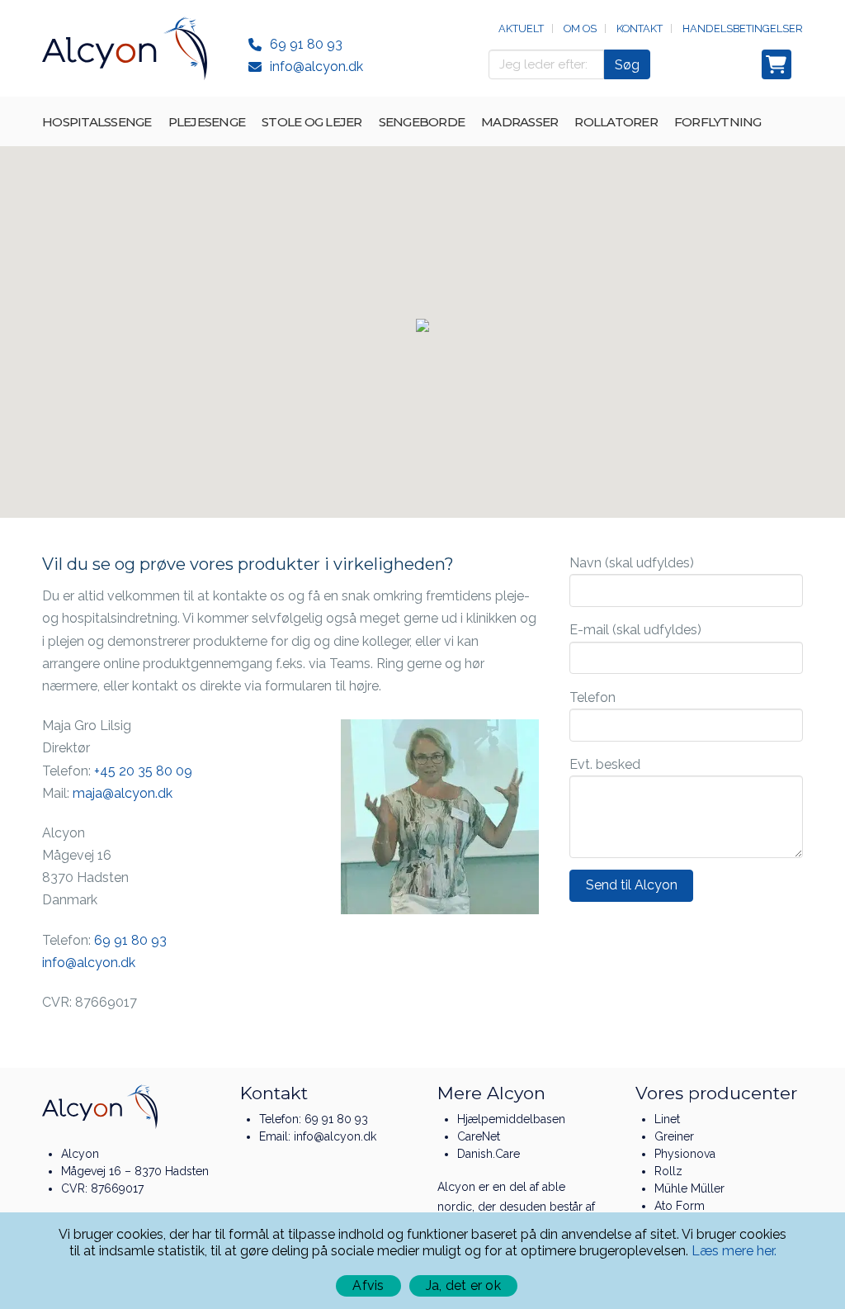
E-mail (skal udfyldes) (635, 630)
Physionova (684, 1153)
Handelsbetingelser (742, 28)
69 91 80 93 (306, 44)
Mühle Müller (689, 1188)
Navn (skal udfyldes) (631, 563)
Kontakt (639, 28)
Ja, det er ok (463, 1285)
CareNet (478, 1136)
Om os (580, 28)
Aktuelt (521, 28)
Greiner (674, 1136)
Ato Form (679, 1205)
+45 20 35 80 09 (143, 771)
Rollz (668, 1171)
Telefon (592, 697)
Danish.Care (488, 1153)
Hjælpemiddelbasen (511, 1119)
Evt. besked (604, 764)
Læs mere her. (734, 1251)
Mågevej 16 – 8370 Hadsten (135, 1171)
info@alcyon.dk (316, 66)
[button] (422, 325)
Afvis (368, 1285)
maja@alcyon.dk (122, 793)
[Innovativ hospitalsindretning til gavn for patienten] (124, 48)
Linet (667, 1119)
